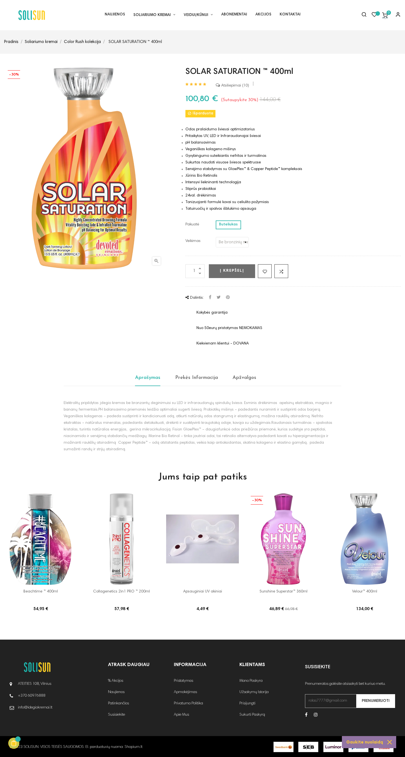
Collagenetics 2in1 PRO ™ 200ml (121, 592)
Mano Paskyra (251, 681)
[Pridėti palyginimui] (281, 271)
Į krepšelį (232, 271)
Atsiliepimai (234, 86)
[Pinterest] (228, 298)
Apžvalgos (244, 377)
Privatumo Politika (188, 703)
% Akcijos (115, 681)
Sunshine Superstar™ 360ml (283, 592)
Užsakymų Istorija (254, 692)
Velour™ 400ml (364, 592)
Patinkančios (118, 703)
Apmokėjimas (185, 692)
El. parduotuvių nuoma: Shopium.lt (113, 747)
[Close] (389, 742)
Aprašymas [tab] (147, 377)
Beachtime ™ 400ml (40, 592)
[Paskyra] (395, 15)
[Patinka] (374, 16)
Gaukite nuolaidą (364, 742)
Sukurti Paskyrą (252, 715)
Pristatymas (183, 681)
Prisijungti (247, 703)
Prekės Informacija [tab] (196, 377)
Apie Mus (181, 715)
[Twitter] (219, 298)
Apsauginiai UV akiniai (202, 592)
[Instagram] (316, 715)
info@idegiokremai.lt (35, 708)
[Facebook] (306, 715)
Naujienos (116, 692)
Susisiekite (116, 715)
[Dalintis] (210, 298)
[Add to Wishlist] (265, 271)
